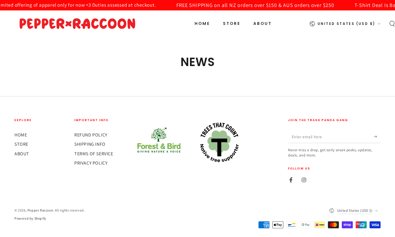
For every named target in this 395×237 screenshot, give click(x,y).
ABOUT (21, 154)
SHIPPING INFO (90, 144)
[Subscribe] (377, 136)
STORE (21, 144)
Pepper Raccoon (40, 210)
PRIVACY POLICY (90, 163)
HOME (20, 135)
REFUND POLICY (90, 135)
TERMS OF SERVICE (93, 154)
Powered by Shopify (30, 218)
